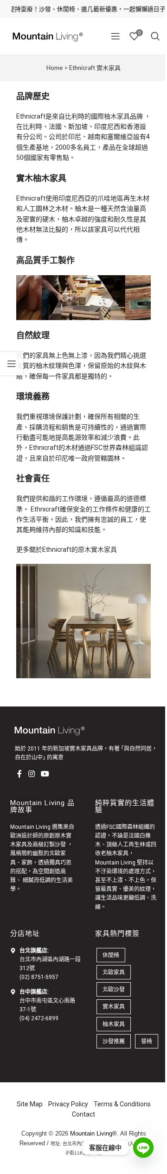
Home (54, 67)
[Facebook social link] (19, 774)
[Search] (155, 36)
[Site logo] (46, 35)
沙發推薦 (114, 1041)
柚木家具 (117, 116)
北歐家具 (114, 972)
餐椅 (146, 1041)
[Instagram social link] (31, 774)
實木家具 (114, 1006)
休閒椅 (111, 955)
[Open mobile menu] (115, 36)
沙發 (60, 844)
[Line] (143, 1147)
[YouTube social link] (45, 774)
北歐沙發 (114, 989)
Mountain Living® (93, 1133)
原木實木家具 (97, 549)
